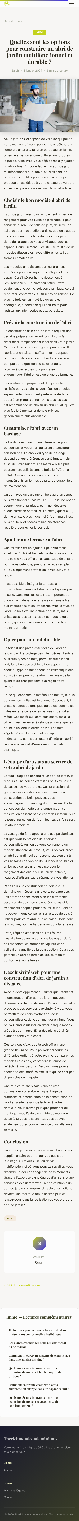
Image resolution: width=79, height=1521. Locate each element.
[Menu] (71, 3)
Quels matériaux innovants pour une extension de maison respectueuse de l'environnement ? (33, 1402)
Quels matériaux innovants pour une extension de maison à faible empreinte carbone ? (35, 1372)
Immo (20, 21)
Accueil (9, 21)
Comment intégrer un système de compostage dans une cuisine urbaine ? (39, 1357)
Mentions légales (14, 1490)
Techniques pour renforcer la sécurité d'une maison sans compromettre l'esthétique (38, 1332)
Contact (9, 1497)
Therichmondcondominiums (31, 1438)
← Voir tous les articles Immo (24, 1285)
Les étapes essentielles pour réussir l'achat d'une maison (37, 1345)
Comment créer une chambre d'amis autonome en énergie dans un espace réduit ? (39, 1387)
